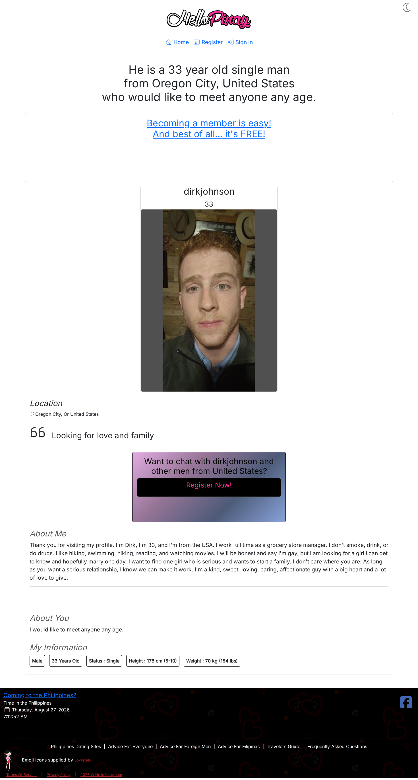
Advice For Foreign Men (185, 746)
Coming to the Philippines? (39, 695)
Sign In (243, 42)
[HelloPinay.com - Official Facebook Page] (406, 706)
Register (211, 42)
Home (180, 42)
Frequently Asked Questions (337, 746)
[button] (407, 7)
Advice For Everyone (130, 746)
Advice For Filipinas (239, 746)
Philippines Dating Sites (76, 746)
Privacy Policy (59, 774)
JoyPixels (83, 760)
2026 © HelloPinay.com (101, 774)
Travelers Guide (283, 746)
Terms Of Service (21, 774)
